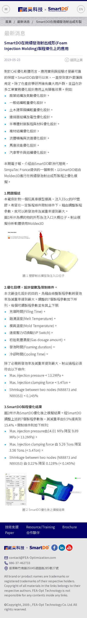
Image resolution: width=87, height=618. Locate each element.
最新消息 (23, 21)
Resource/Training (40, 526)
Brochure (69, 526)
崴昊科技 (43, 9)
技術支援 (12, 526)
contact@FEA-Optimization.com (32, 557)
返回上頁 (76, 60)
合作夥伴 (33, 532)
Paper (9, 532)
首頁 (8, 21)
